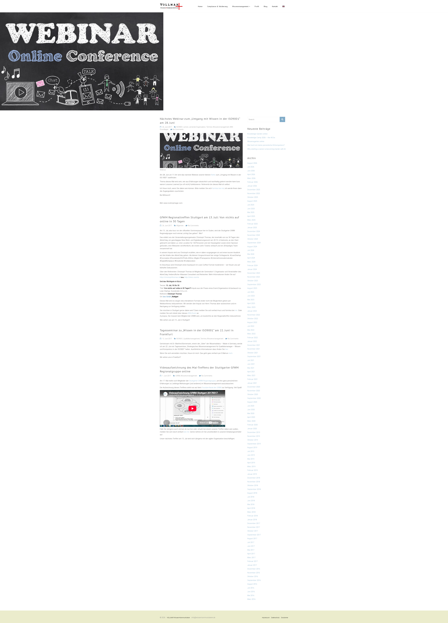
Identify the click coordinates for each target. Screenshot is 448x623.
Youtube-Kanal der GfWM (212, 387)
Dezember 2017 (253, 523)
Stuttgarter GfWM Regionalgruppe (202, 381)
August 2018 (252, 493)
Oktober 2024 (252, 239)
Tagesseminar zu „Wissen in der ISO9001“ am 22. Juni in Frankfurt (197, 332)
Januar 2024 (252, 269)
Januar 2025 (252, 227)
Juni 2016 (251, 592)
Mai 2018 (250, 504)
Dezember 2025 (253, 190)
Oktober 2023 (252, 281)
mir (236, 310)
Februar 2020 (252, 425)
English (283, 6)
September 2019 (254, 444)
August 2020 (252, 402)
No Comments (178, 129)
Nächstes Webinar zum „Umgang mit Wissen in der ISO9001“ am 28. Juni (200, 121)
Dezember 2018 (253, 478)
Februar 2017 (252, 561)
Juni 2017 (251, 546)
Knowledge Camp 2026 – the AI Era (261, 138)
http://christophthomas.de (170, 277)
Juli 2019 (250, 451)
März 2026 (251, 178)
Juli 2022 (250, 326)
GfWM (177, 376)
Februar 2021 (252, 379)
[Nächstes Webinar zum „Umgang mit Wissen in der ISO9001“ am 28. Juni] (201, 134)
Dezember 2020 (253, 387)
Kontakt (275, 6)
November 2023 (253, 277)
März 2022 (251, 334)
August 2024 (252, 247)
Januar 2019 (252, 474)
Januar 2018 (252, 520)
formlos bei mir (218, 188)
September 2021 (254, 356)
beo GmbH (167, 297)
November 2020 (253, 391)
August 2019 (252, 447)
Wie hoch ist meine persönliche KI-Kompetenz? (266, 145)
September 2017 (254, 535)
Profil (257, 6)
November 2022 (253, 315)
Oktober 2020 (252, 394)
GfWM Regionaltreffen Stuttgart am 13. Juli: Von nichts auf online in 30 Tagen (199, 219)
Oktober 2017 (252, 531)
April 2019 (251, 463)
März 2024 (251, 262)
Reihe (213, 175)
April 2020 (251, 417)
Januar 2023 (252, 311)
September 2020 (254, 398)
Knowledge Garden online (257, 134)
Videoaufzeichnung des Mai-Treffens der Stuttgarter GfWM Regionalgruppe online (199, 369)
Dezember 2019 (253, 432)
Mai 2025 (250, 212)
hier (226, 349)
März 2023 (251, 307)
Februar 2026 (252, 182)
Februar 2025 (252, 224)
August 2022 (252, 322)
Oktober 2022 (252, 319)
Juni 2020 (251, 410)
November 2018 (253, 482)
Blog (265, 6)
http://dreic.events (191, 277)
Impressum (266, 617)
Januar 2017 (252, 565)
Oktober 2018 (252, 485)
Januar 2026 (252, 186)
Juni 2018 (251, 501)
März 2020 (251, 421)
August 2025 (252, 201)
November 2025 (253, 193)
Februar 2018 (252, 516)
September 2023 (254, 284)
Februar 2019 (252, 470)
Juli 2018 (250, 497)
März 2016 (251, 599)
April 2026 (251, 174)
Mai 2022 (250, 330)
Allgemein (180, 225)
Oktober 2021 (252, 353)
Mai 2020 (250, 413)
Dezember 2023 (253, 273)
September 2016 (254, 580)
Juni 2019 (251, 455)
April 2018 (251, 508)
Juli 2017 (250, 542)
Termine (209, 127)
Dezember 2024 (253, 231)
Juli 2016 (250, 588)
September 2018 (254, 489)
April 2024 (251, 258)
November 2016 (253, 573)
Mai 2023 (250, 300)
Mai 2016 (250, 595)
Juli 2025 (250, 205)
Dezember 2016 (253, 569)
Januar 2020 (252, 429)
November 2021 (253, 349)
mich (230, 353)
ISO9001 (179, 127)
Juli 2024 (250, 250)
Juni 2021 (251, 364)
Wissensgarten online (255, 141)
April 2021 (251, 372)
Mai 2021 (250, 368)
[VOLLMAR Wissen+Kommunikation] (171, 4)
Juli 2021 (250, 360)
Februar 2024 (252, 265)
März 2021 (251, 375)
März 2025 (251, 220)
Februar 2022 (252, 338)
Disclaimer (284, 617)
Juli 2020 (250, 406)
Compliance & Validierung (217, 6)
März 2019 (251, 466)
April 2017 (251, 554)
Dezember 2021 (253, 345)
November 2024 (253, 235)
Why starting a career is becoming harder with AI (266, 149)
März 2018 (251, 512)
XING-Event (192, 313)
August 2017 (252, 538)
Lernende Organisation (197, 127)
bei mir (186, 432)
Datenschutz (275, 617)
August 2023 (252, 288)
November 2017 (253, 527)
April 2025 (251, 216)
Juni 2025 (251, 209)
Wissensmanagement (240, 6)
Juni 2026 (251, 171)
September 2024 (254, 243)
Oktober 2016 (252, 576)
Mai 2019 (250, 459)
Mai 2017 (250, 550)
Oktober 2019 (252, 440)
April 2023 (251, 303)
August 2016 (252, 584)
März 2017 (251, 557)
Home (200, 6)
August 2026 (252, 163)
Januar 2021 (252, 383)
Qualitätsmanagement (191, 339)
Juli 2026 (250, 167)
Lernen (185, 127)
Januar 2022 (252, 341)
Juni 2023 (251, 296)
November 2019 (253, 436)
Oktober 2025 (252, 197)
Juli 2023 (250, 292)
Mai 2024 (250, 254)
